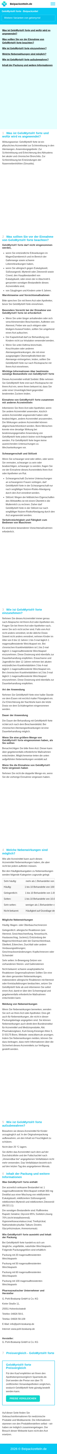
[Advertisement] (28, 99)
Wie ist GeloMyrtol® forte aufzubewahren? (25, 59)
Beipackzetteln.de (21, 3)
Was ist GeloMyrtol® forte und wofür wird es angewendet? (26, 32)
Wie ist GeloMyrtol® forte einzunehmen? (24, 48)
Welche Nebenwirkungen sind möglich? (24, 54)
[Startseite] (4, 3)
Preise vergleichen (23, 1398)
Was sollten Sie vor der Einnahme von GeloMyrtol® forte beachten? (23, 41)
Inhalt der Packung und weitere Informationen (27, 65)
